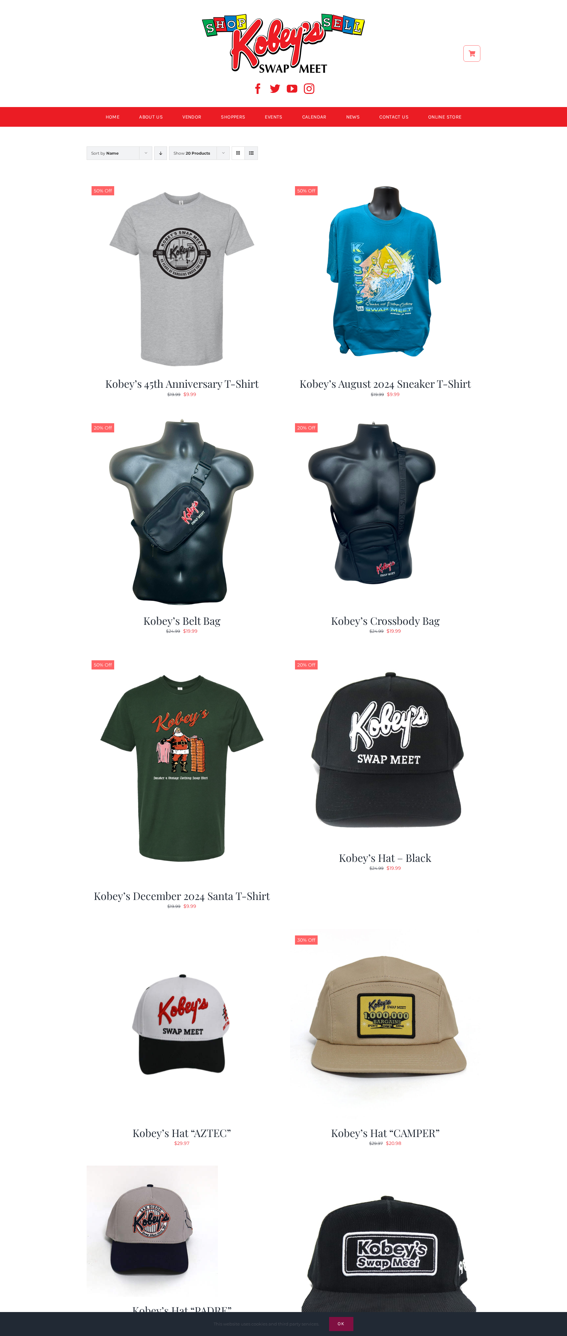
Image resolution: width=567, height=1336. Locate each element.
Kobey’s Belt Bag (181, 620)
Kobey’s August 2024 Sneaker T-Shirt (385, 383)
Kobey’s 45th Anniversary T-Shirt (182, 383)
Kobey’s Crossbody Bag (385, 620)
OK (341, 1323)
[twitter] (275, 88)
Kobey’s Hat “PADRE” (182, 1310)
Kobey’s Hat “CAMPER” (385, 1133)
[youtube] (292, 88)
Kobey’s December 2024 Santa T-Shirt (182, 895)
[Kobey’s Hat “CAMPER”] (385, 933)
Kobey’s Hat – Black (385, 857)
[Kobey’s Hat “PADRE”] (152, 1169)
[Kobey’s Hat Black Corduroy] (385, 1169)
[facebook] (258, 88)
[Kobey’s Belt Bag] (182, 421)
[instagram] (309, 88)
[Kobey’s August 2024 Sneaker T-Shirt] (385, 183)
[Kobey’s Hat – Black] (385, 658)
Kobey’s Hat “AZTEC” (182, 1133)
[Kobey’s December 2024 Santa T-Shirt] (182, 658)
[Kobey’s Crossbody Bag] (385, 421)
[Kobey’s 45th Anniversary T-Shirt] (182, 183)
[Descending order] (160, 153)
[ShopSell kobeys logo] (283, 15)
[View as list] (251, 153)
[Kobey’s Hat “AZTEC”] (182, 933)
